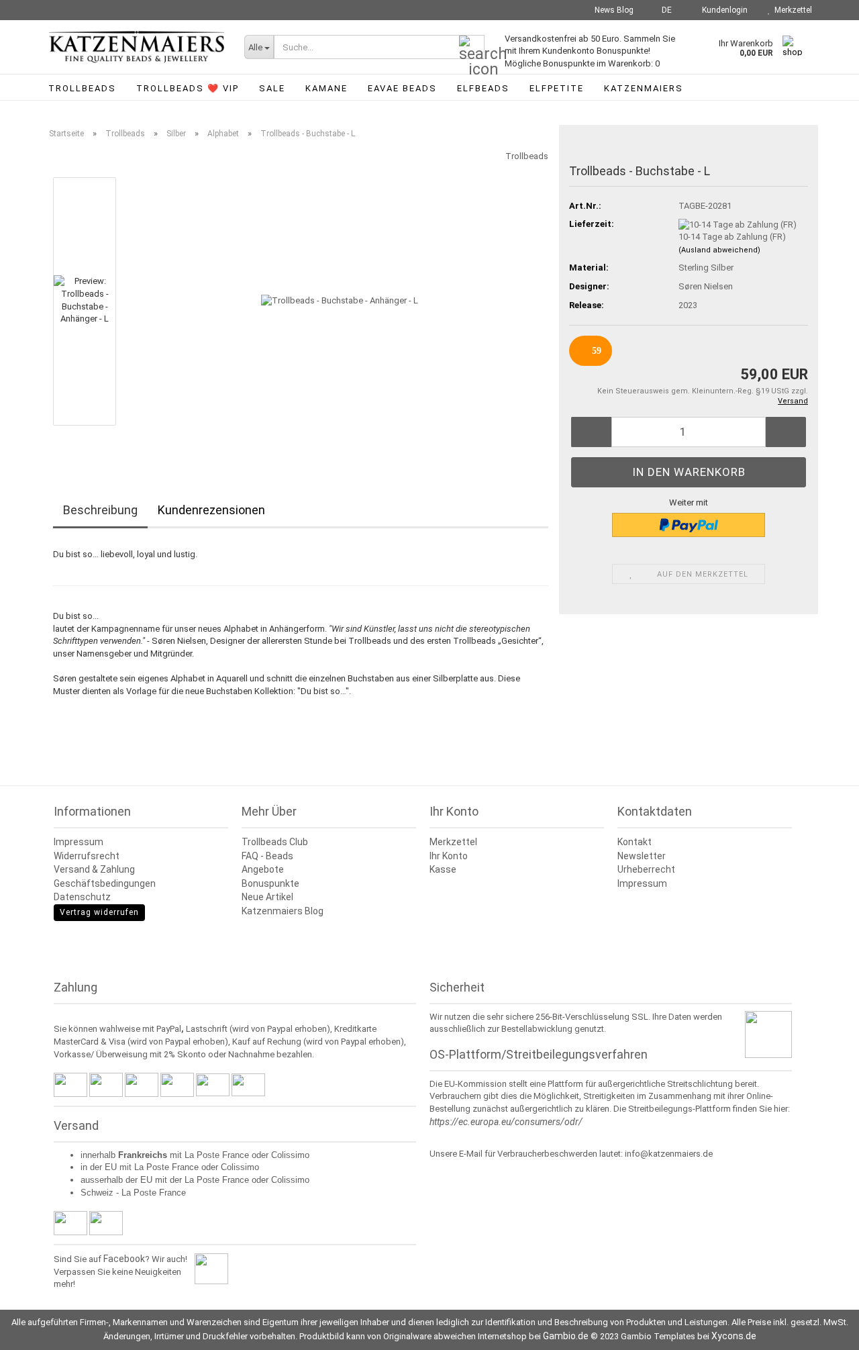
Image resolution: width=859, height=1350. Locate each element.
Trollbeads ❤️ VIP (187, 88)
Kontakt (634, 841)
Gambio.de (566, 1336)
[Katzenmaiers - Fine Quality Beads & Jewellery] (136, 47)
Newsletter (641, 856)
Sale (272, 88)
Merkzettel (791, 10)
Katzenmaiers (643, 88)
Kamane (326, 88)
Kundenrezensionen (211, 510)
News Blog (613, 10)
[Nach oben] (822, 1330)
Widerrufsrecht (86, 856)
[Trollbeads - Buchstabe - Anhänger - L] (339, 300)
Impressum (78, 841)
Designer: (589, 286)
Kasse (443, 869)
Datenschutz (82, 896)
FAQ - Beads (267, 856)
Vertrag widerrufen (99, 912)
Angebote (263, 869)
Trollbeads (82, 88)
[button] (663, 10)
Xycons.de (733, 1336)
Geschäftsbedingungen (105, 883)
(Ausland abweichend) (719, 250)
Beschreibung (100, 510)
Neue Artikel (267, 896)
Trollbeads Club (275, 841)
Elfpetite (556, 88)
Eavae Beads (402, 88)
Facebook (124, 1258)
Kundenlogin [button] (723, 10)
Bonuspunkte (270, 883)
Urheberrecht (646, 869)
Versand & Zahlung (94, 869)
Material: (589, 267)
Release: (586, 305)
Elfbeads (483, 88)
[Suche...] (472, 48)
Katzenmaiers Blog (282, 911)
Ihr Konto (449, 856)
